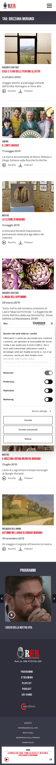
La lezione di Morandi (13, 219)
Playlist (27, 683)
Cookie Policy (28, 743)
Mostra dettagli (39, 411)
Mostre (5, 215)
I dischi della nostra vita (18, 627)
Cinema (5, 141)
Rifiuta (28, 439)
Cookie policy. (27, 359)
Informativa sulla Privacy (28, 738)
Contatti (28, 723)
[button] (2, 598)
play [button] (6, 759)
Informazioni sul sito (28, 728)
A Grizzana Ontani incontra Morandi (21, 459)
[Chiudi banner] (52, 324)
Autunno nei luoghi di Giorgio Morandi (22, 533)
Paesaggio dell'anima (11, 528)
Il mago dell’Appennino (14, 297)
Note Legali (28, 733)
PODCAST (27, 689)
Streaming (27, 677)
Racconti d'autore (10, 67)
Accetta (28, 420)
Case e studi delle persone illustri (21, 71)
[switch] (49, 381)
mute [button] (50, 759)
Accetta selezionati (28, 429)
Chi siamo (27, 694)
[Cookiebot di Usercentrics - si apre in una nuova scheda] (34, 323)
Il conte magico (10, 145)
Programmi (27, 672)
